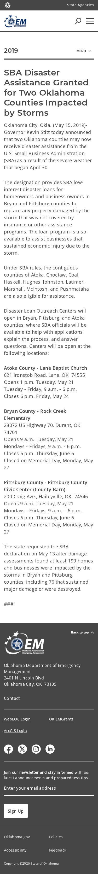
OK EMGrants (61, 719)
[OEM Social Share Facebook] (8, 749)
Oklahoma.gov (17, 836)
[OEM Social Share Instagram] (36, 749)
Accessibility (15, 850)
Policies (56, 836)
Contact (12, 698)
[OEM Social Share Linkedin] (50, 749)
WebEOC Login (17, 719)
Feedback (57, 850)
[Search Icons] (78, 21)
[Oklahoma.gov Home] (7, 4)
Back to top (80, 632)
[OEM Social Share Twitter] (22, 749)
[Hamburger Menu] (90, 21)
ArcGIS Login (15, 730)
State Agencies (80, 4)
